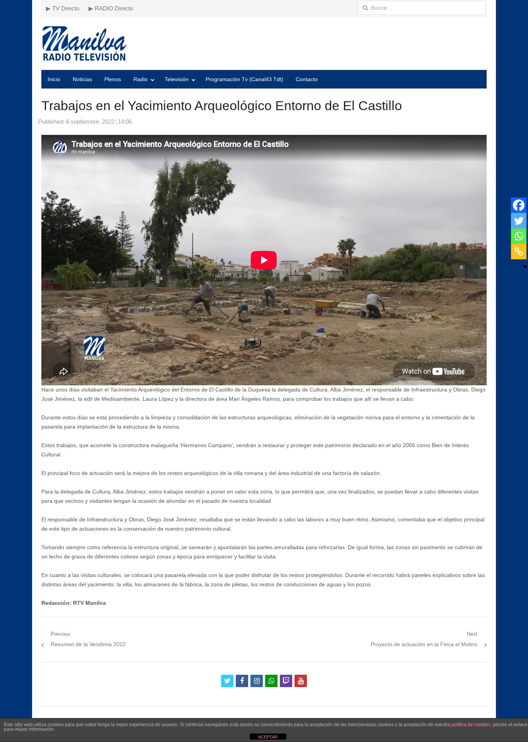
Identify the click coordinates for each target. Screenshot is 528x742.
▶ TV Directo (62, 8)
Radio (140, 79)
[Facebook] (518, 205)
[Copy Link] (518, 251)
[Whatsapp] (518, 236)
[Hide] (525, 267)
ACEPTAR (268, 737)
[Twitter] (518, 220)
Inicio (54, 79)
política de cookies (471, 724)
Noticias (82, 79)
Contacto (307, 79)
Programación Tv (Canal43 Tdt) (244, 79)
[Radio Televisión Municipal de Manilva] (264, 43)
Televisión (177, 79)
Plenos (112, 79)
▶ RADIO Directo (111, 8)
